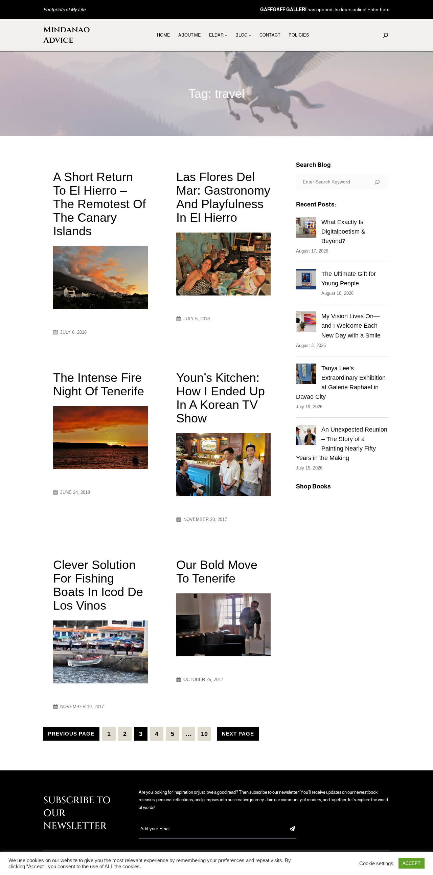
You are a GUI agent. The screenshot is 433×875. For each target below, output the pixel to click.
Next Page (238, 734)
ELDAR (216, 35)
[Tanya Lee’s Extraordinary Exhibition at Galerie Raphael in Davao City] (306, 375)
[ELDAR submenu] (226, 35)
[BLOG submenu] (250, 35)
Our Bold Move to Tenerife (216, 571)
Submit (292, 828)
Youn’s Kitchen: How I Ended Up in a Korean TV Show (220, 398)
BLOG (241, 35)
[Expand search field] (386, 35)
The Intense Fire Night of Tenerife (98, 384)
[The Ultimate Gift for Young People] (306, 280)
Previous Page (71, 734)
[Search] (377, 182)
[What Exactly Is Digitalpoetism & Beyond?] (306, 228)
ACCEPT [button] (411, 863)
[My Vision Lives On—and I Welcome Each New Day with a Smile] (306, 322)
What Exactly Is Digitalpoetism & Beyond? (343, 231)
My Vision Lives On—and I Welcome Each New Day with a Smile (351, 325)
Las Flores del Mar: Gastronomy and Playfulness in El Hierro (223, 197)
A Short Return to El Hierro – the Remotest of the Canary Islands (99, 204)
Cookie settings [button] (376, 863)
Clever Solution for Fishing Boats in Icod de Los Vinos (98, 585)
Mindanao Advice (66, 35)
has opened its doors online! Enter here (325, 9)
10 (204, 733)
